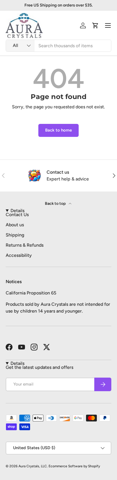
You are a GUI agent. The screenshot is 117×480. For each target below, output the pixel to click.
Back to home (58, 130)
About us (15, 224)
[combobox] (58, 45)
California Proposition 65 (31, 293)
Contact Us (17, 214)
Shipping (15, 235)
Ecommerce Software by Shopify (74, 466)
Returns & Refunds (24, 245)
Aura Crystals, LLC (32, 466)
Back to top (55, 203)
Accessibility (19, 255)
